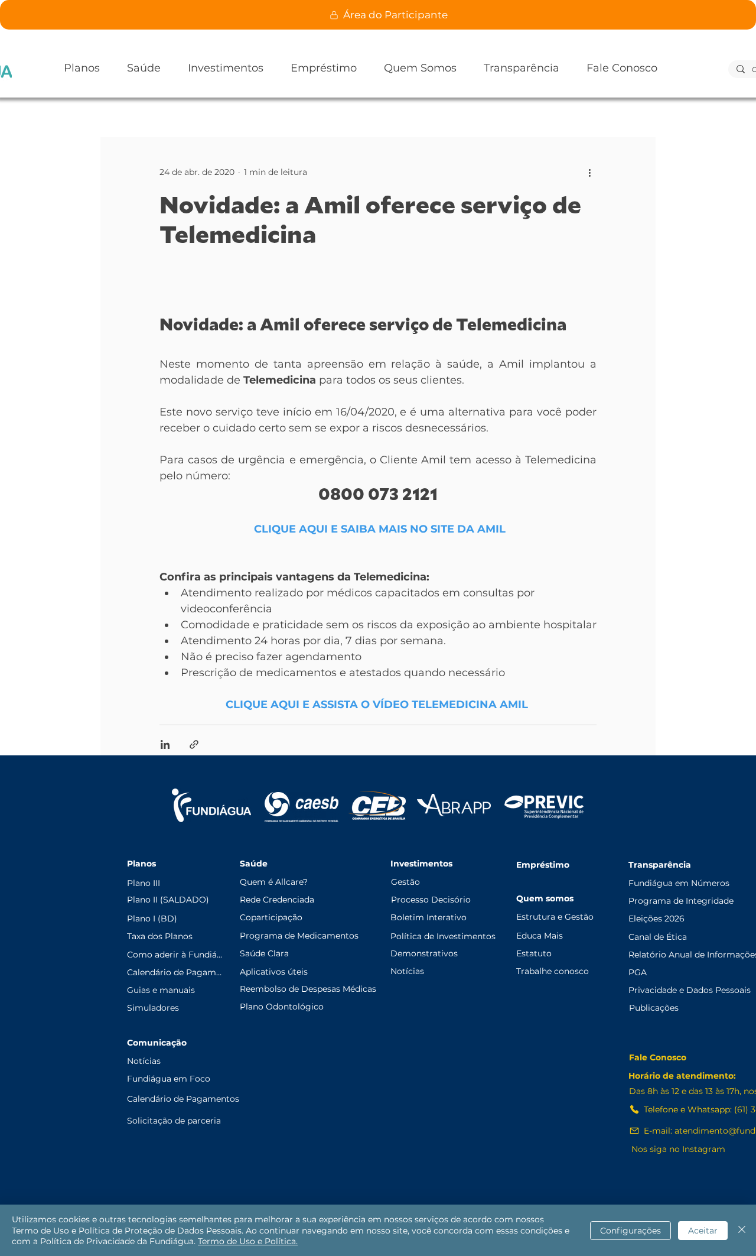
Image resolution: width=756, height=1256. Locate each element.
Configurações (630, 1230)
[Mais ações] (589, 172)
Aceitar (703, 1230)
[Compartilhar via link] (194, 744)
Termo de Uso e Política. (248, 1241)
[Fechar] (742, 1230)
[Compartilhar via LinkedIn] (165, 744)
